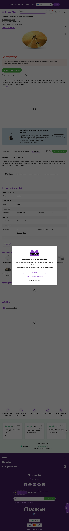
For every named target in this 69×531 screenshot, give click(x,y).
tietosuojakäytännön (34, 267)
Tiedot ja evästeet (34, 280)
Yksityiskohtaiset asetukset (34, 276)
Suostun (34, 272)
